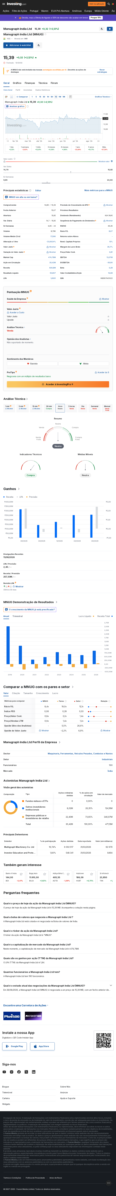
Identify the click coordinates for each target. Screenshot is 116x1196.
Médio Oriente (102, 11)
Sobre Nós (65, 1086)
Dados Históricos (43, 90)
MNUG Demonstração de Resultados (28, 602)
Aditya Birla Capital (60, 873)
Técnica (42, 83)
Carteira (6, 1098)
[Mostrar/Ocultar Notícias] (70, 96)
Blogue (5, 1086)
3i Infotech (104, 873)
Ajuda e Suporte (67, 1098)
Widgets (6, 1104)
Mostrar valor (104, 161)
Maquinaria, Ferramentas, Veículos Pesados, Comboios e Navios (80, 753)
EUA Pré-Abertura (60, 11)
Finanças (30, 83)
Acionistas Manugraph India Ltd (25, 780)
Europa (88, 11)
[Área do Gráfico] (11, 96)
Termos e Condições (12, 1178)
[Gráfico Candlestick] (6, 96)
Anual (6, 616)
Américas (77, 11)
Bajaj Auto (33, 873)
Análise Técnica (14, 399)
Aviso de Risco (56, 1178)
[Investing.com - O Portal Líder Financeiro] (16, 4)
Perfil (18, 90)
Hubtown (80, 873)
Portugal (34, 11)
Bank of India (11, 873)
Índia (110, 771)
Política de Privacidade (35, 1178)
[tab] (9, 408)
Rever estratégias (102, 71)
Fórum (54, 83)
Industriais (107, 759)
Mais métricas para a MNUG (98, 190)
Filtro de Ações (19, 11)
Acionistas (27, 90)
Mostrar (45, 730)
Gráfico (17, 83)
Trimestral (17, 616)
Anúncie (64, 1092)
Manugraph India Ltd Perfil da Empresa (30, 742)
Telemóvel (7, 1092)
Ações (6, 11)
